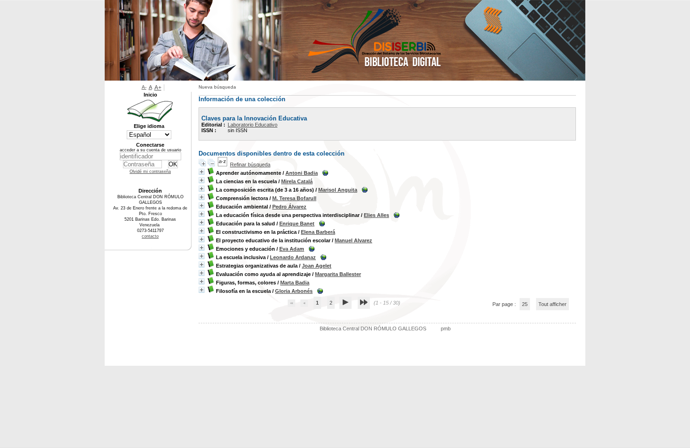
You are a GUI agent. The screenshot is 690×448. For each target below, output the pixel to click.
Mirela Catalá (297, 181)
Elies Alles (376, 215)
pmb (446, 328)
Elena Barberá (318, 232)
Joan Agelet (316, 266)
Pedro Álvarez (289, 206)
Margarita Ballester (338, 274)
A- (144, 87)
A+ (157, 87)
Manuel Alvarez (353, 240)
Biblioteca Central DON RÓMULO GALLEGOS (373, 328)
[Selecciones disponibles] (222, 164)
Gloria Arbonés (294, 291)
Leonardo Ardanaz (293, 257)
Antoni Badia (301, 173)
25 (525, 304)
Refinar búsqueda (250, 164)
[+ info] (202, 172)
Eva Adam (291, 249)
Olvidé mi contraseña (150, 171)
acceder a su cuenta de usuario (150, 150)
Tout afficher (552, 304)
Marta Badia (294, 282)
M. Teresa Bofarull (294, 198)
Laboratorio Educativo (252, 124)
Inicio (150, 94)
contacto (150, 236)
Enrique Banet (296, 223)
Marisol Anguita (337, 190)
